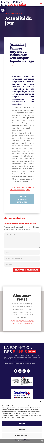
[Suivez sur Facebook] (15, 371)
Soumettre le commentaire (26, 270)
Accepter (22, 424)
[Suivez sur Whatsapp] (28, 371)
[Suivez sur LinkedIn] (24, 371)
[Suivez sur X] (20, 371)
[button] (3, 10)
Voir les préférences (22, 435)
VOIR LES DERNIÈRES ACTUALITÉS (22, 199)
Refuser (22, 429)
